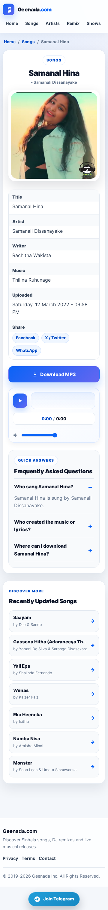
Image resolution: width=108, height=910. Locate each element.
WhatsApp (27, 350)
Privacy (10, 858)
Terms (28, 858)
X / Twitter (55, 337)
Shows (94, 23)
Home (12, 23)
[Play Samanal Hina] (20, 401)
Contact (47, 858)
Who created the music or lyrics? (44, 526)
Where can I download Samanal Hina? (40, 550)
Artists (53, 23)
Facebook (25, 337)
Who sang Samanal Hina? (43, 486)
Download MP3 (58, 374)
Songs (31, 23)
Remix (73, 23)
